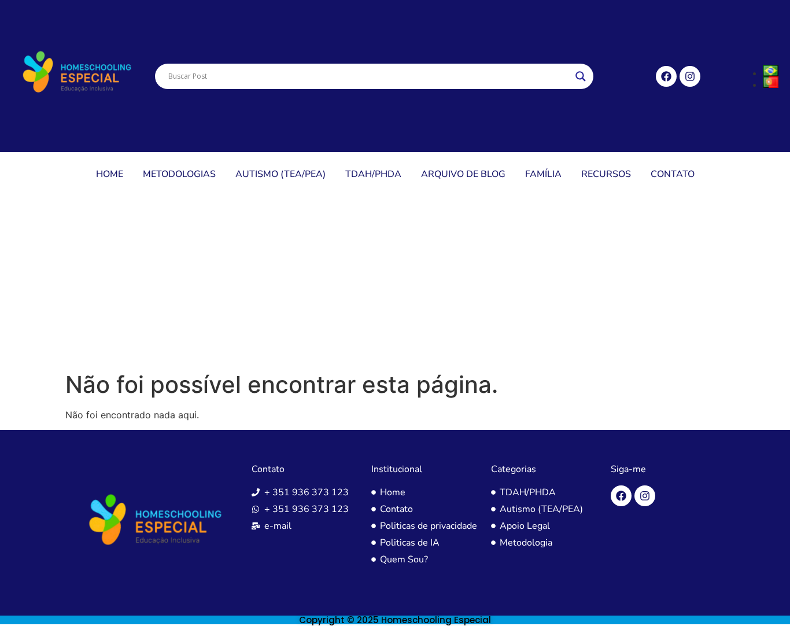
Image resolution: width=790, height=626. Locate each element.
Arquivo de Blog (463, 174)
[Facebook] (666, 76)
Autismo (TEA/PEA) (280, 174)
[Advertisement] (395, 284)
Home (109, 174)
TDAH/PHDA (373, 174)
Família (543, 174)
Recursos (606, 174)
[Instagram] (690, 76)
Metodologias (179, 174)
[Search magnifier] (581, 76)
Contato (673, 174)
